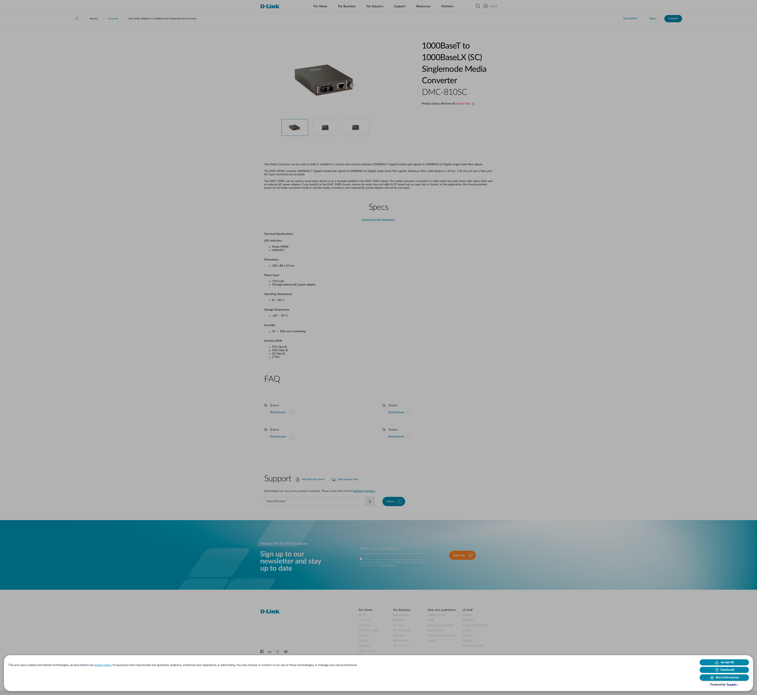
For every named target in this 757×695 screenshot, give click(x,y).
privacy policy (102, 665)
